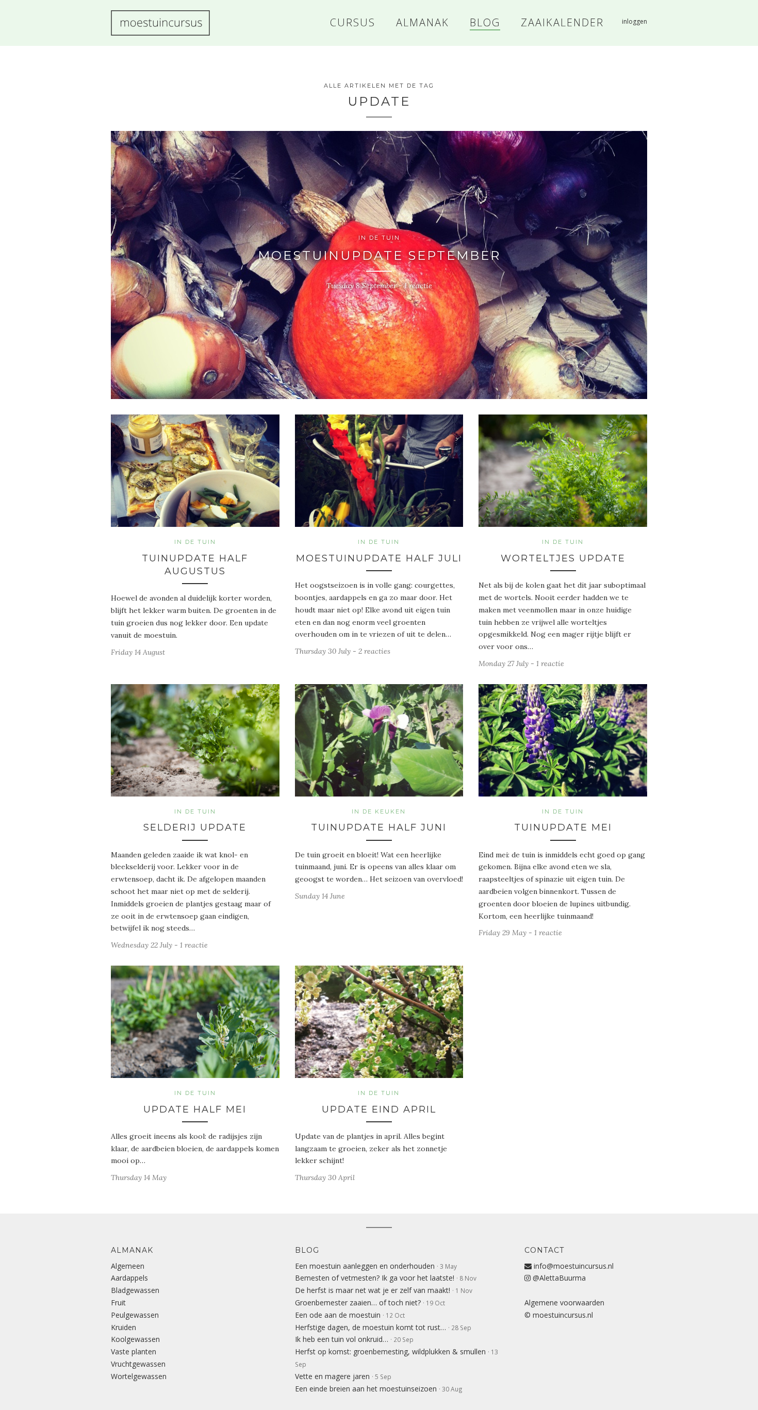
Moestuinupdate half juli (379, 558)
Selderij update (194, 827)
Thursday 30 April (325, 1177)
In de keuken (379, 811)
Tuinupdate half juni (379, 827)
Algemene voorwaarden (564, 1302)
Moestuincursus (160, 23)
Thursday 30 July (323, 651)
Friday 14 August (138, 652)
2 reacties (374, 651)
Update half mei (194, 1109)
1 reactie (418, 285)
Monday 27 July (504, 663)
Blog (307, 1250)
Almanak (132, 1250)
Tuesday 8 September (361, 285)
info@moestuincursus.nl (573, 1266)
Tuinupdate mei (563, 827)
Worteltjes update (563, 558)
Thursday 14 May (139, 1177)
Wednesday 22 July (141, 945)
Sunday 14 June (320, 896)
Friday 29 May (502, 932)
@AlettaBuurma (558, 1278)
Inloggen (634, 21)
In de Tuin (379, 237)
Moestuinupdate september (379, 255)
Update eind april (379, 1109)
